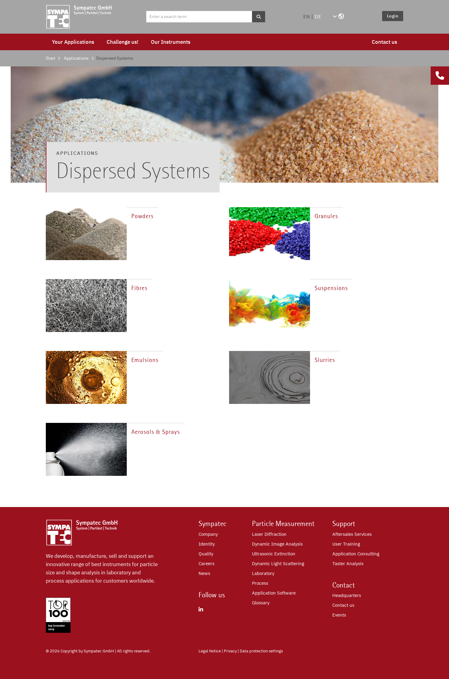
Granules (326, 216)
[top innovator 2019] (58, 631)
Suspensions (331, 288)
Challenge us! (122, 42)
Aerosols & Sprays (155, 431)
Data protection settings (261, 651)
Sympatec (213, 523)
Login (393, 16)
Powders (142, 216)
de (318, 16)
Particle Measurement (283, 523)
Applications (76, 58)
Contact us (384, 42)
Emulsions (145, 360)
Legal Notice (210, 651)
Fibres (139, 288)
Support (343, 523)
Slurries (325, 360)
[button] (338, 16)
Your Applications (73, 42)
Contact (343, 585)
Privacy (230, 651)
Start (50, 58)
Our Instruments (170, 42)
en (306, 16)
